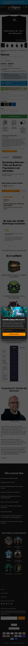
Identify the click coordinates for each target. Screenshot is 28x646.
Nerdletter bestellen (14, 334)
